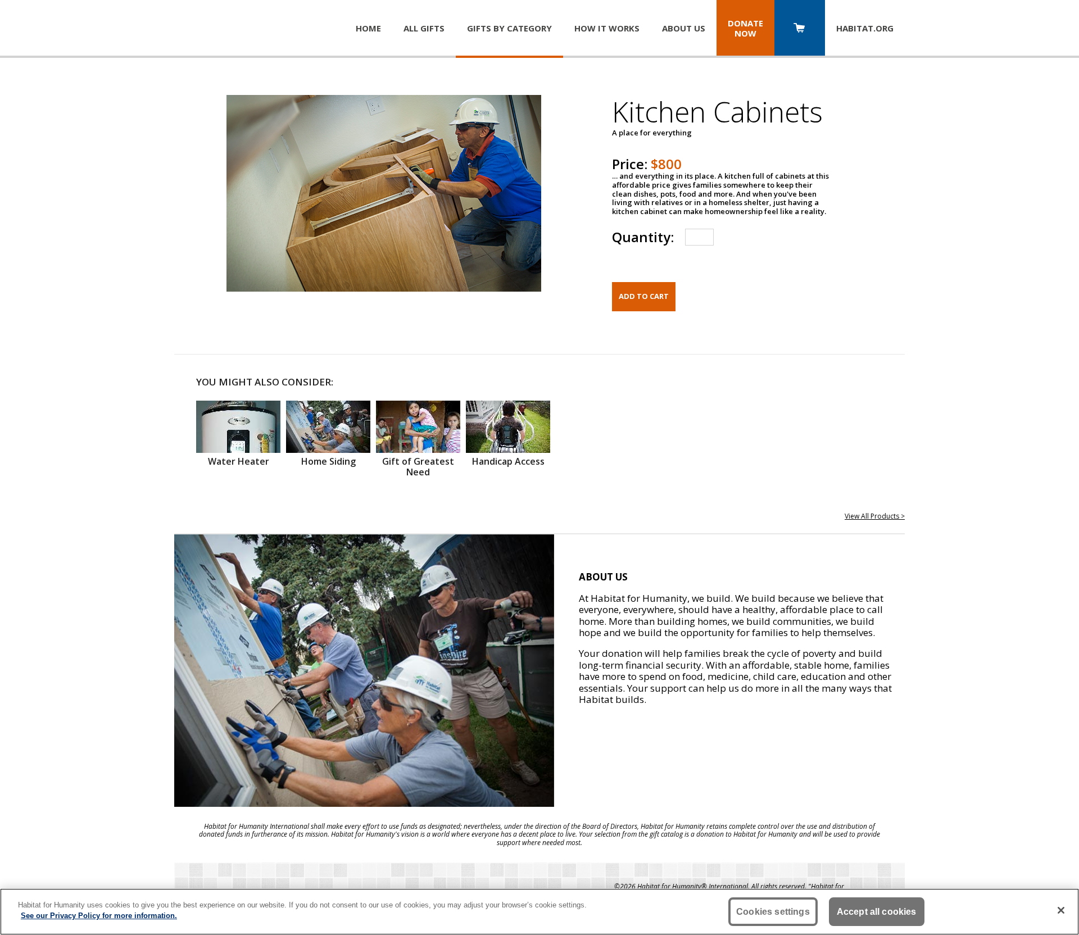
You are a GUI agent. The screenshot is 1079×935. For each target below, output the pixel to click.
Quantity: (643, 237)
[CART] (799, 29)
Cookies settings (773, 911)
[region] (539, 911)
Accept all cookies (877, 911)
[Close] (1061, 910)
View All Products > (875, 516)
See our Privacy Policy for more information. (99, 915)
